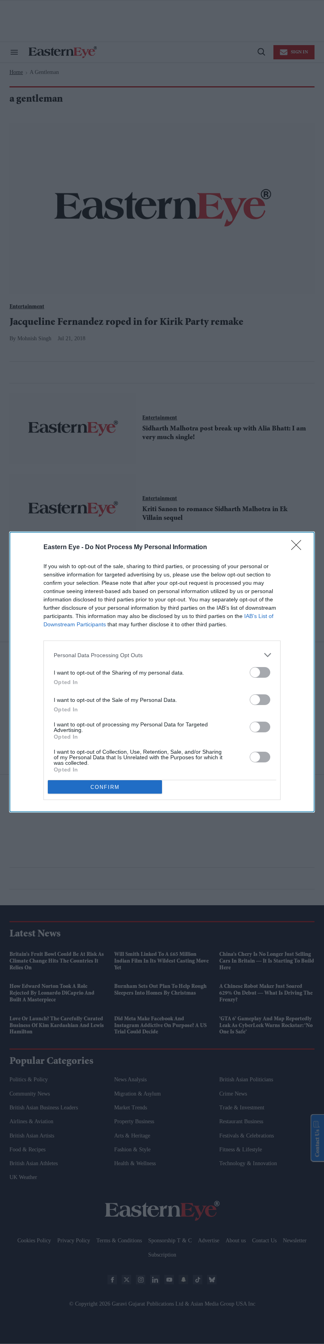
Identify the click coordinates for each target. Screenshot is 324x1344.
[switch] (260, 672)
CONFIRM (105, 787)
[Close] (298, 547)
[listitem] (162, 655)
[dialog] (162, 672)
